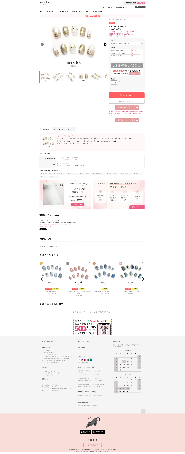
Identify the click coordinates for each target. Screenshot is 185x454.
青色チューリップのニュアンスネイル (105, 291)
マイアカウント (110, 7)
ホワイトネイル (113, 173)
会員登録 (119, 7)
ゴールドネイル (127, 173)
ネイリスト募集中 (86, 449)
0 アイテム (141, 7)
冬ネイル (138, 173)
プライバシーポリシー (97, 449)
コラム (87, 11)
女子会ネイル (85, 173)
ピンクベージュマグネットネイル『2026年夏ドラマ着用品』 (78, 292)
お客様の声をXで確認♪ (46, 226)
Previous (42, 44)
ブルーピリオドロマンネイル (131, 291)
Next (105, 44)
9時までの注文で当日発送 (92, 16)
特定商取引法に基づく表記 (109, 449)
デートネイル (73, 173)
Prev (42, 279)
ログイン (127, 7)
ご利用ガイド (76, 11)
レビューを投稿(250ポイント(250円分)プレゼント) (55, 224)
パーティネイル (60, 173)
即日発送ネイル (47, 173)
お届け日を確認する (123, 107)
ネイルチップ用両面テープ (65, 159)
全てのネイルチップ (119, 19)
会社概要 (71, 449)
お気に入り (64, 11)
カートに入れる (127, 95)
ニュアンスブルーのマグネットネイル (52, 291)
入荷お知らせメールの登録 (126, 120)
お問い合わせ (98, 11)
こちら (79, 222)
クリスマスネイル (99, 173)
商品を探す (51, 11)
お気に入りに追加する (128, 101)
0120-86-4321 (131, 3)
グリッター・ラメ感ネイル (50, 176)
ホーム (42, 11)
